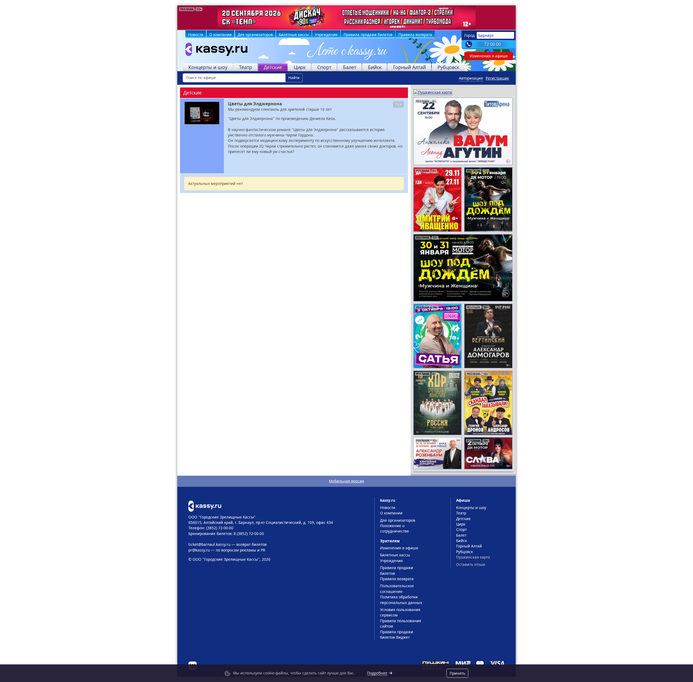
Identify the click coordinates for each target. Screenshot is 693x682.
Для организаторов (255, 34)
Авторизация (471, 78)
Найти (294, 77)
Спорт (324, 67)
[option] (346, 17)
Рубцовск (448, 67)
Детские (273, 67)
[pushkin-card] (432, 91)
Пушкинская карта (473, 557)
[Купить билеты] (204, 505)
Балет (349, 67)
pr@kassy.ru (199, 550)
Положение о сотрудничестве (394, 528)
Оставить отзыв (470, 564)
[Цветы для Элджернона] (202, 113)
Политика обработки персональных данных (401, 599)
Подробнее (377, 673)
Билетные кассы (294, 34)
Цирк (300, 67)
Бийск (374, 67)
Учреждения (326, 34)
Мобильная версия (346, 481)
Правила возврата (415, 34)
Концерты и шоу (207, 67)
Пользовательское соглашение (397, 588)
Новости (195, 34)
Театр (245, 67)
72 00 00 (492, 44)
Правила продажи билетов (368, 34)
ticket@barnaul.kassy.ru (209, 544)
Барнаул (485, 35)
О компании (220, 34)
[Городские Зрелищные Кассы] (214, 50)
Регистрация (497, 78)
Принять (457, 673)
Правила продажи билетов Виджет (396, 634)
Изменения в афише (489, 55)
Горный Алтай (409, 67)
